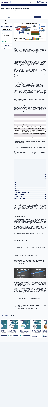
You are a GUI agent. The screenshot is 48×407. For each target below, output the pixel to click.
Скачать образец (37, 17)
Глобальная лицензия (6, 39)
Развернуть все (44, 158)
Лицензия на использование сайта (6, 36)
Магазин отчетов (8, 20)
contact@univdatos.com (41, 2)
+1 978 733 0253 (40, 1)
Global (6, 17)
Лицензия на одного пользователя (5, 31)
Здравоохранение (14, 17)
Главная (2, 20)
